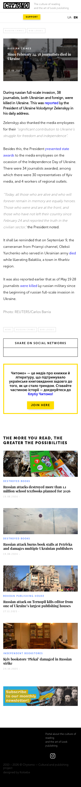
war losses (36, 31)
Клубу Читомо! (40, 394)
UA (69, 17)
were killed (28, 286)
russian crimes (14, 31)
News (8, 329)
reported (51, 103)
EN (76, 17)
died (72, 253)
